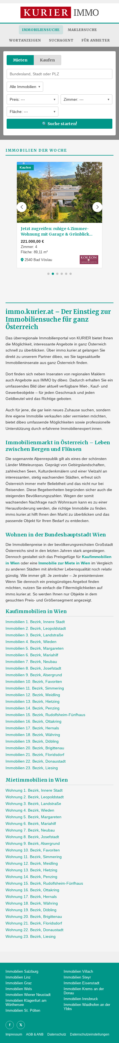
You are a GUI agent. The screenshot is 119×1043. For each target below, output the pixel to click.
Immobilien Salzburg (22, 971)
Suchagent (61, 40)
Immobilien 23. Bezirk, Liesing (32, 768)
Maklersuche (82, 30)
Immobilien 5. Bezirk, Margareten (35, 648)
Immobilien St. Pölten (23, 1010)
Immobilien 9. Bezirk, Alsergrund (34, 675)
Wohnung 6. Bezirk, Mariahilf (31, 823)
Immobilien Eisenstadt (81, 983)
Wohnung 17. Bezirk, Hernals (31, 896)
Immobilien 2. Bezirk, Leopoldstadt (36, 628)
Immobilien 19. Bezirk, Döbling (32, 741)
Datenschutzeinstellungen (89, 1034)
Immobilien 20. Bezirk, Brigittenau (35, 748)
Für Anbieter (96, 40)
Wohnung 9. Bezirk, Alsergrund (33, 843)
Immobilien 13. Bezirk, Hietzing (33, 701)
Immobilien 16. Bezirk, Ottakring (33, 721)
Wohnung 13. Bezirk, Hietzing (31, 870)
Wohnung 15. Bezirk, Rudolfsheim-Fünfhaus (44, 883)
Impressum (14, 1034)
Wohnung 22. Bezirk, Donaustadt (34, 930)
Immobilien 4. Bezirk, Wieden (31, 641)
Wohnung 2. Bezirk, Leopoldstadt (35, 797)
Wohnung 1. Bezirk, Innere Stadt (34, 790)
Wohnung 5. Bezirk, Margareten (33, 817)
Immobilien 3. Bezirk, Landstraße (34, 635)
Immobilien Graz (19, 983)
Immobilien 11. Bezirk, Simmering (35, 688)
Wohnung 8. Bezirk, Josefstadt (32, 837)
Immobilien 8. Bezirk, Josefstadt (33, 668)
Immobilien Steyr (77, 977)
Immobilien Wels (19, 989)
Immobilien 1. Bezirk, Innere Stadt (35, 621)
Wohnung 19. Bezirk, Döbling (31, 910)
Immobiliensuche (41, 30)
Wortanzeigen (25, 40)
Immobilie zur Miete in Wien (64, 563)
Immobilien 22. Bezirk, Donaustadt (36, 761)
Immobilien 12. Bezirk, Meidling (33, 695)
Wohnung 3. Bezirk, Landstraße (33, 803)
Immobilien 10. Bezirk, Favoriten (34, 681)
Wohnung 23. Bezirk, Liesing (31, 936)
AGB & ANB (34, 1034)
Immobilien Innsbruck (81, 999)
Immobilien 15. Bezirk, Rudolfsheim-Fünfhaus (45, 714)
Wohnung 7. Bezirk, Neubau (30, 830)
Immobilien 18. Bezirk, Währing (33, 734)
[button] (22, 207)
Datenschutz (56, 1034)
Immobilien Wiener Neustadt (28, 995)
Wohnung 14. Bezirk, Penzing (31, 876)
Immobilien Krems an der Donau (84, 991)
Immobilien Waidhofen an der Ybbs (87, 1007)
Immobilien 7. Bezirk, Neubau (31, 661)
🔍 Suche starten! (59, 123)
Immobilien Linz (18, 977)
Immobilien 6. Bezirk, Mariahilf (32, 655)
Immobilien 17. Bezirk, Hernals (32, 728)
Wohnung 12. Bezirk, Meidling (32, 863)
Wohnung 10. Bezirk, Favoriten (33, 850)
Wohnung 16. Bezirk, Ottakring (32, 890)
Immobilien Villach (78, 971)
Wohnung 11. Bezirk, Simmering (34, 856)
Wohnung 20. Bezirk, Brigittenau (34, 916)
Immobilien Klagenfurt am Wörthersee (26, 1002)
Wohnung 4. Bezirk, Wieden (30, 810)
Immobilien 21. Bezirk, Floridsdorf (35, 754)
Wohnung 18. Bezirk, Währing (32, 903)
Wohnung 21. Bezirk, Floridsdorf (34, 923)
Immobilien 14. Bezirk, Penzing (33, 708)
